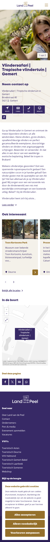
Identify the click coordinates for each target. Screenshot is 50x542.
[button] (25, 335)
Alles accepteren (25, 515)
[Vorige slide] (3, 35)
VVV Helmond (9, 455)
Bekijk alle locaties (11, 290)
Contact (6, 418)
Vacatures (7, 434)
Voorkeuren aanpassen (25, 533)
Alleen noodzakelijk (25, 524)
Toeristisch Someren (12, 467)
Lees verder (8, 204)
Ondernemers (9, 422)
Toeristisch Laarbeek (12, 463)
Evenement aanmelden (13, 430)
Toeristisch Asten (10, 448)
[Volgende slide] (47, 35)
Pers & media (8, 426)
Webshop (7, 471)
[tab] (42, 55)
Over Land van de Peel (13, 415)
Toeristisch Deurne (11, 452)
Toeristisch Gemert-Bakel (14, 459)
